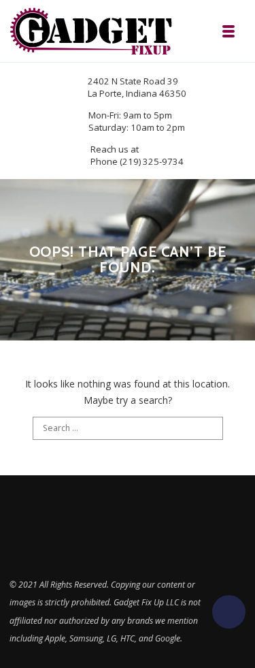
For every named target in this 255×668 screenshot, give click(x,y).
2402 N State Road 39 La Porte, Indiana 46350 (137, 87)
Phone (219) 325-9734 (137, 161)
